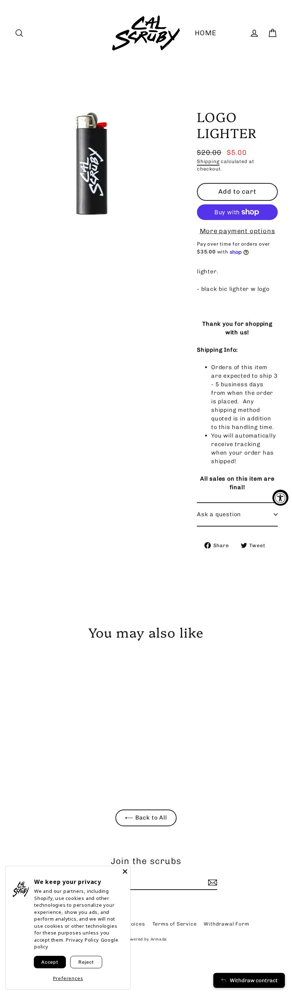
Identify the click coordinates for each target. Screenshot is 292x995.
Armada (159, 939)
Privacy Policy (82, 940)
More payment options (237, 231)
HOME (206, 33)
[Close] (125, 871)
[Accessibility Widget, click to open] (280, 497)
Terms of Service (174, 924)
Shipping (208, 161)
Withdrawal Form (226, 924)
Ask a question (219, 514)
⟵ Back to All (146, 817)
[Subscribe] (211, 882)
